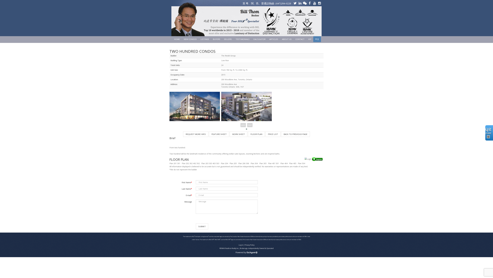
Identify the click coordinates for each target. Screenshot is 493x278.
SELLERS (228, 39)
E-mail (188, 195)
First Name (186, 182)
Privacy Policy (249, 245)
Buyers (216, 39)
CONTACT (299, 39)
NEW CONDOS (190, 39)
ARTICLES (273, 39)
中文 (317, 39)
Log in (241, 245)
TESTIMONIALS (242, 39)
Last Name (186, 189)
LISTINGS (205, 39)
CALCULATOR (259, 39)
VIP (309, 39)
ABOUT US (287, 39)
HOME (177, 39)
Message (188, 202)
